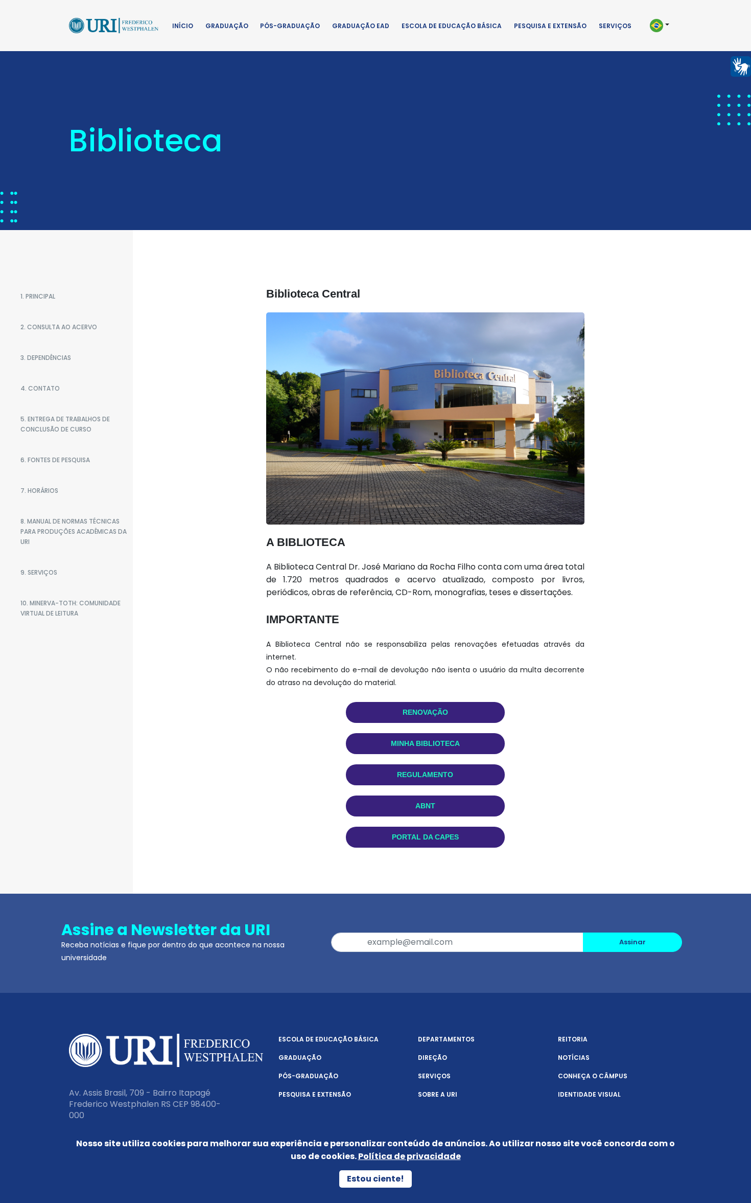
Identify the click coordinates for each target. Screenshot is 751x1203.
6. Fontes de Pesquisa (55, 460)
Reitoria (573, 1039)
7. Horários (39, 490)
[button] (664, 25)
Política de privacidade (409, 1156)
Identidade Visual (589, 1094)
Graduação (226, 25)
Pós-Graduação (290, 25)
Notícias (574, 1057)
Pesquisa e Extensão (550, 25)
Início (182, 25)
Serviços (615, 25)
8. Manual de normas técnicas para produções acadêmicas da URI (73, 531)
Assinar (632, 942)
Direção (432, 1057)
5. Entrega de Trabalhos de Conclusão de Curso (65, 424)
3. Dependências (45, 357)
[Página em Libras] (741, 66)
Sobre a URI (437, 1094)
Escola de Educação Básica (452, 25)
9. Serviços (38, 572)
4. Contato (40, 388)
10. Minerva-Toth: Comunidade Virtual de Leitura (70, 608)
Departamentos (446, 1039)
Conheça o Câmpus (592, 1076)
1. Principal (37, 296)
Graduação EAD (360, 25)
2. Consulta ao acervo (58, 327)
